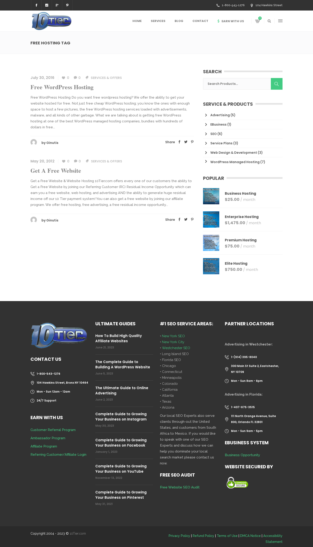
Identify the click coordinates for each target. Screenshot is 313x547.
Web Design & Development (233, 152)
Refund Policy (203, 536)
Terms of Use (227, 536)
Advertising (220, 115)
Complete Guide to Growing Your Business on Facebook (121, 443)
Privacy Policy (179, 536)
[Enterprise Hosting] (211, 219)
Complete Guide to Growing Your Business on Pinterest (121, 495)
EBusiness (218, 124)
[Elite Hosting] (211, 266)
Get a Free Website (55, 170)
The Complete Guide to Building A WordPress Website (122, 364)
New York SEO (173, 336)
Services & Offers (106, 77)
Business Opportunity (242, 455)
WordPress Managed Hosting (235, 162)
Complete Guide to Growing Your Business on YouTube (121, 469)
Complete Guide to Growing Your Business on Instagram (121, 417)
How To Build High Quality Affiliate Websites (118, 338)
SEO (213, 134)
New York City (173, 342)
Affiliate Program (43, 446)
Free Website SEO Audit (180, 487)
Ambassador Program (47, 438)
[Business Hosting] (211, 196)
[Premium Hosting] (211, 243)
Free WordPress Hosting (61, 87)
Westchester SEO (176, 348)
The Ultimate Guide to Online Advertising (121, 390)
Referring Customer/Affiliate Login (58, 455)
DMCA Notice (250, 536)
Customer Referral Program (53, 430)
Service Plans (221, 143)
